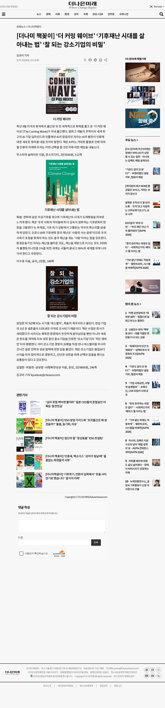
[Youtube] (152, 675)
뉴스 (39, 14)
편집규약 (103, 685)
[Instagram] (158, 669)
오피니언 (123, 14)
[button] (85, 60)
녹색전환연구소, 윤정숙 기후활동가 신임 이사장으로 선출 (137, 485)
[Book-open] (146, 675)
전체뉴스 (20, 26)
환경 (67, 14)
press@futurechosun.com (126, 668)
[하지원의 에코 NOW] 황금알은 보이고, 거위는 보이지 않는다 (137, 189)
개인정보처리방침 (65, 685)
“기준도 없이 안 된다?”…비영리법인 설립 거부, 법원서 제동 (136, 173)
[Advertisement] (142, 557)
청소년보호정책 (86, 685)
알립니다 (118, 685)
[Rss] (158, 675)
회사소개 (47, 685)
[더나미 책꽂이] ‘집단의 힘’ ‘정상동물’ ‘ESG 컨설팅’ (74, 438)
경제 (48, 14)
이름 (20, 537)
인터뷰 (111, 14)
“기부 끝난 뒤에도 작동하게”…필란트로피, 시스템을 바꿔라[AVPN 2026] (137, 263)
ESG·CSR (98, 14)
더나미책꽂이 (34, 26)
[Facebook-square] (152, 669)
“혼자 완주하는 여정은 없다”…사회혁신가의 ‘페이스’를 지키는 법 (137, 247)
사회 (57, 14)
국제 (85, 14)
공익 (76, 14)
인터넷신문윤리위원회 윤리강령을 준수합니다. (53, 676)
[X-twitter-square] (146, 669)
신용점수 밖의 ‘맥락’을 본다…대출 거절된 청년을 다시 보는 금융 (137, 333)
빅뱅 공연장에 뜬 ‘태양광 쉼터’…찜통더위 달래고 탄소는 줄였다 (137, 316)
